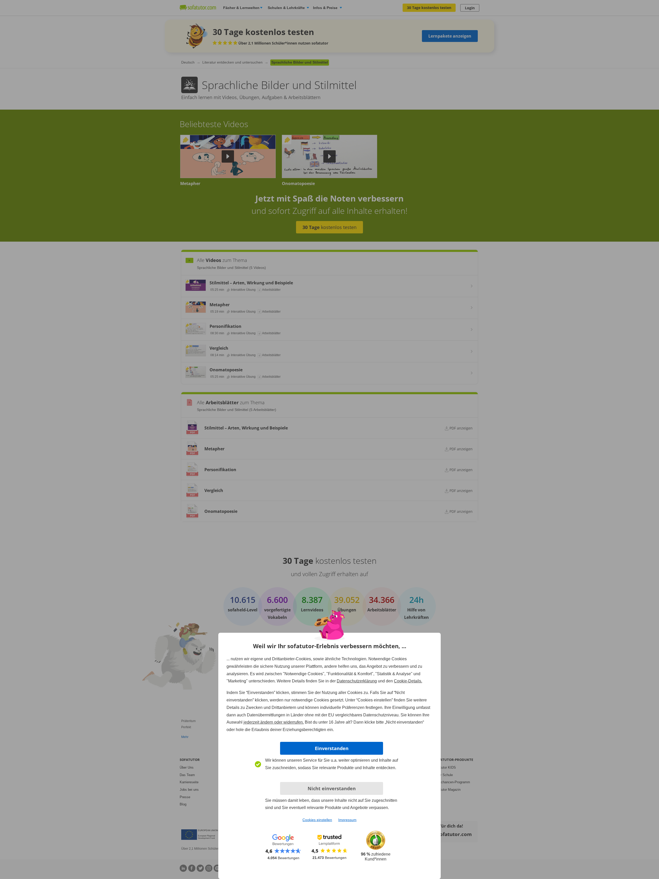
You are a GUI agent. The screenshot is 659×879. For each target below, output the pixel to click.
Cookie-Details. (408, 681)
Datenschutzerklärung (357, 681)
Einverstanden (332, 748)
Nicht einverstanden (332, 788)
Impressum (347, 820)
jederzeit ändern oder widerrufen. (274, 722)
